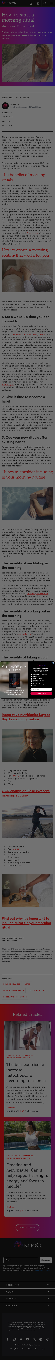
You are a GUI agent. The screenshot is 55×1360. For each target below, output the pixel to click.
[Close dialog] (53, 663)
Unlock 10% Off (41, 693)
